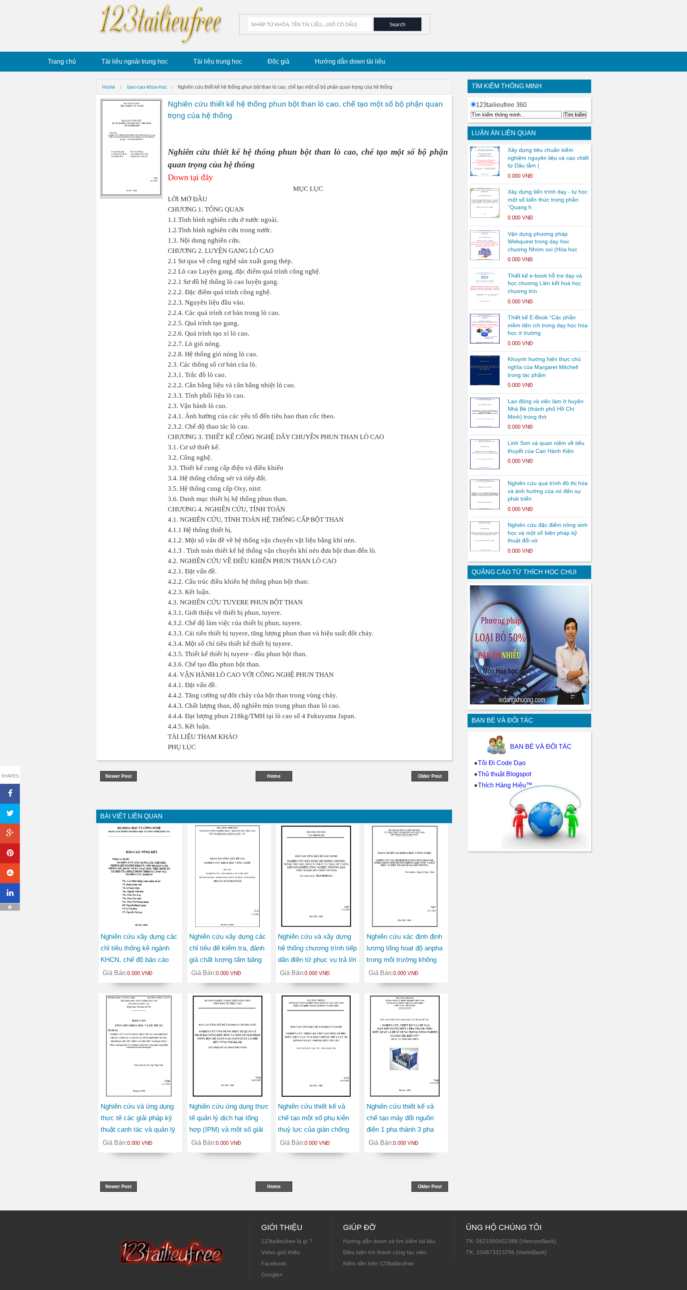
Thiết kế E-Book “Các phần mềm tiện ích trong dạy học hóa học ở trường (548, 325)
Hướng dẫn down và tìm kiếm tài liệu (389, 1241)
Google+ (272, 1274)
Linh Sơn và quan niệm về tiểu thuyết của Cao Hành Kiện (546, 447)
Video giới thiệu (280, 1252)
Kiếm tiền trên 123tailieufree (378, 1263)
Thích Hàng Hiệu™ (505, 785)
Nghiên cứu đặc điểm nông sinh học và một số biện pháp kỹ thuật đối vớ (548, 533)
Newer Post (118, 776)
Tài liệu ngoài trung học (134, 61)
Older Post (430, 776)
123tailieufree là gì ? (286, 1241)
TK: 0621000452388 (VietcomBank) (511, 1241)
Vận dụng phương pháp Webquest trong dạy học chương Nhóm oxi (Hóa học (542, 242)
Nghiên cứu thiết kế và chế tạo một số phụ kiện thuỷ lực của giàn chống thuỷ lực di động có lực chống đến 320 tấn (313, 1129)
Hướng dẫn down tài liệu (350, 61)
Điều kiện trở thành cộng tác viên (384, 1252)
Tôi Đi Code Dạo (502, 763)
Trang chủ (62, 61)
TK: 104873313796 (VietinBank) (506, 1252)
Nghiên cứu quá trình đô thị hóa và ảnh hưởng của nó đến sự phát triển (548, 491)
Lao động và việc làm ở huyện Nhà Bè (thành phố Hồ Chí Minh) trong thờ (546, 409)
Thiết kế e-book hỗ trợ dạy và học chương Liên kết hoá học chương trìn (545, 283)
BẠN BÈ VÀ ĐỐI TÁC (541, 746)
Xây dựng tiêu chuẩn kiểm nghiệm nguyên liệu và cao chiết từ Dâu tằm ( (548, 158)
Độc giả (278, 61)
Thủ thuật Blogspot (504, 774)
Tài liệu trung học (217, 61)
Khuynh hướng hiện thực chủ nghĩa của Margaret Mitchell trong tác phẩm (544, 367)
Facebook (273, 1263)
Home (274, 776)
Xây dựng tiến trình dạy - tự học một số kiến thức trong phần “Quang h (548, 199)
